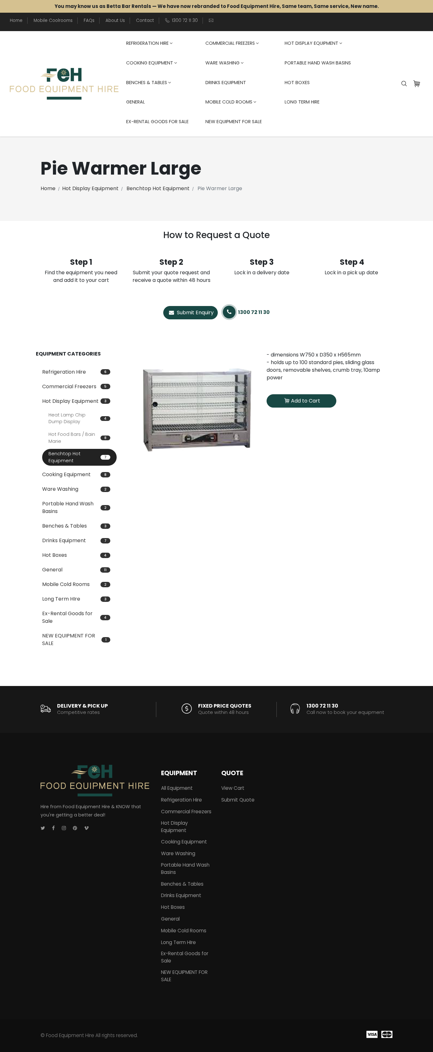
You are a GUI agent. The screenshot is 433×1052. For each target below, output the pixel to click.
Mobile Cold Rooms (228, 102)
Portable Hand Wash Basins (318, 63)
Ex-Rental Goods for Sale (157, 121)
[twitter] (43, 828)
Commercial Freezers (230, 43)
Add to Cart (305, 400)
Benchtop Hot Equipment (158, 188)
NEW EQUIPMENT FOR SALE (233, 121)
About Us (115, 20)
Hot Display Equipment (311, 43)
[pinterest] (75, 828)
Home (16, 20)
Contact (145, 20)
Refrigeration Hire (147, 43)
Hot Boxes (297, 82)
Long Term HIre (302, 102)
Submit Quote (238, 799)
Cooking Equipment (149, 63)
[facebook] (53, 828)
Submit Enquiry (195, 312)
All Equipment (177, 788)
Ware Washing (222, 63)
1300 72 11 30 (185, 20)
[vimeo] (86, 828)
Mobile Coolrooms (53, 20)
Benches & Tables (146, 82)
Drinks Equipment (225, 82)
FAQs (89, 20)
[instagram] (64, 828)
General (135, 102)
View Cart (232, 788)
